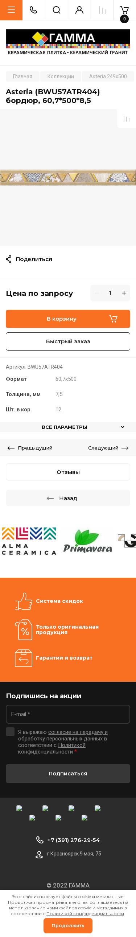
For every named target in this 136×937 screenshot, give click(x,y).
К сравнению (126, 118)
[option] (68, 177)
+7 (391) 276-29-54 (73, 840)
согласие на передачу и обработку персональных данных (63, 735)
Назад (68, 498)
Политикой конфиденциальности (52, 748)
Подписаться (68, 773)
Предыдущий (35, 448)
